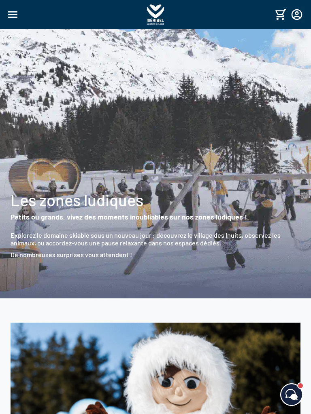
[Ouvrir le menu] (75, 14)
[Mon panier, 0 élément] (280, 14)
